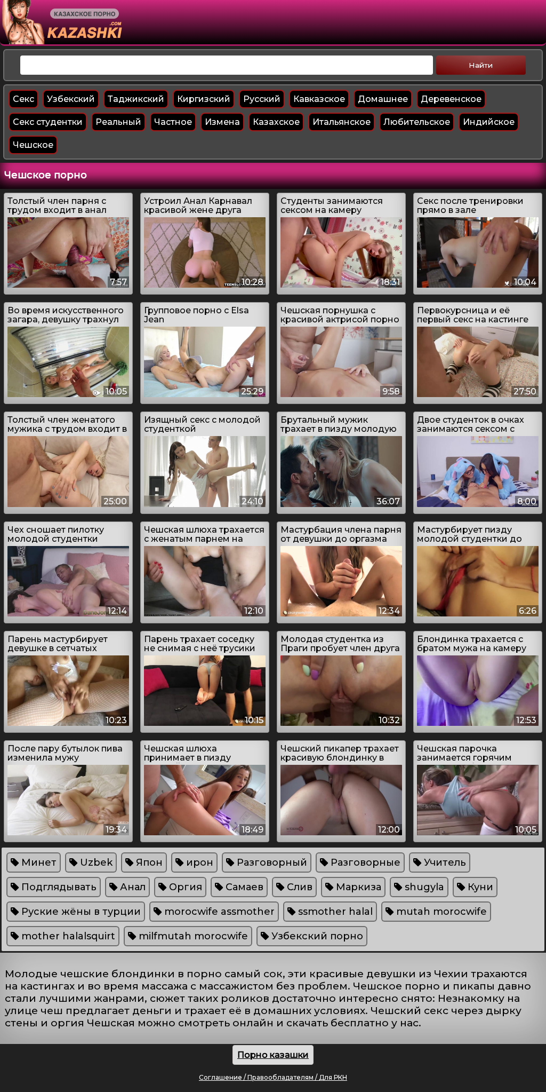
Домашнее (383, 99)
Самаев (243, 887)
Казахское (276, 122)
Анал (131, 887)
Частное (173, 122)
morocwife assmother (218, 911)
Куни (479, 887)
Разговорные (364, 862)
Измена (222, 122)
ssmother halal (334, 911)
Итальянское (341, 122)
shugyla (423, 887)
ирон (198, 862)
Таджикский (136, 99)
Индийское (489, 122)
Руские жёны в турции (80, 911)
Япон (148, 862)
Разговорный (270, 862)
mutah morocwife (440, 911)
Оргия (184, 887)
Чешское (33, 145)
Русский (261, 99)
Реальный (118, 122)
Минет (38, 862)
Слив (298, 887)
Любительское (416, 122)
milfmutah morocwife (192, 936)
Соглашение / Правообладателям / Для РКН (273, 1077)
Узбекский (71, 99)
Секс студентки (48, 122)
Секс (23, 99)
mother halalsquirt (67, 936)
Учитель (443, 862)
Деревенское (451, 99)
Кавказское (319, 99)
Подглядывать (58, 887)
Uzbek (95, 862)
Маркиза (357, 887)
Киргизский (203, 99)
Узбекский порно (316, 936)
